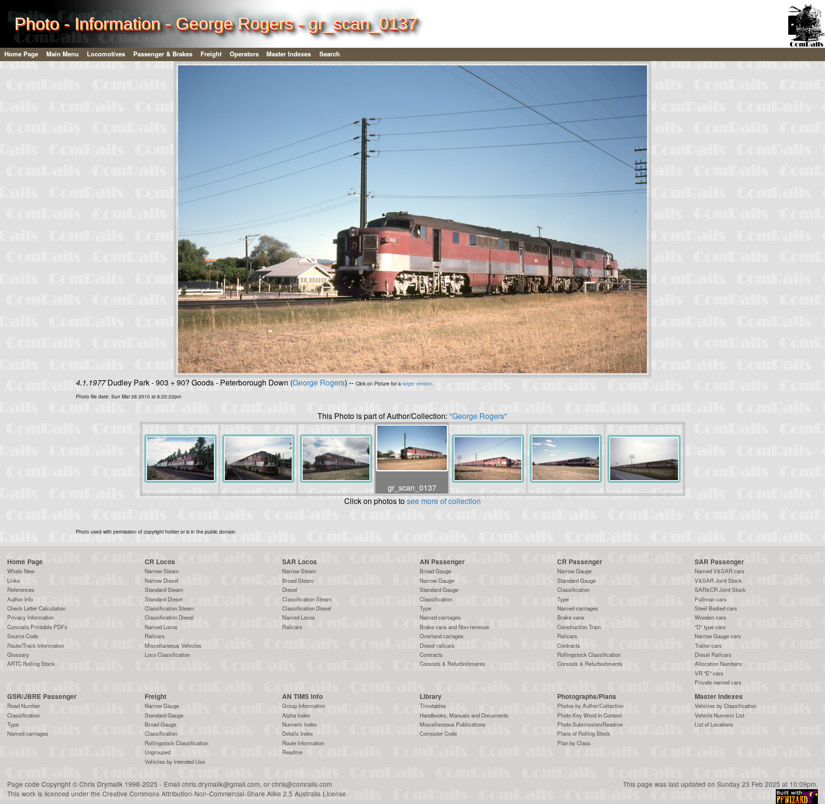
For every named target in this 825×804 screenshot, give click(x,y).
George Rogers (319, 382)
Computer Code (438, 733)
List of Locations (714, 724)
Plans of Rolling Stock (583, 733)
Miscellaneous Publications (453, 724)
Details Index (297, 733)
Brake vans (570, 617)
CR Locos (160, 561)
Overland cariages (442, 636)
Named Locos (161, 627)
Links (13, 580)
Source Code (22, 636)
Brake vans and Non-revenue (454, 627)
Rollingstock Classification (589, 654)
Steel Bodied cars (716, 608)
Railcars (155, 636)
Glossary (18, 654)
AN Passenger (442, 561)
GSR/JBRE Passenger (41, 696)
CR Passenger (579, 561)
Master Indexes (288, 53)
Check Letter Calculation (36, 608)
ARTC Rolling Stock (31, 663)
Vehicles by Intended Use (175, 761)
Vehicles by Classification (725, 705)
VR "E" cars (709, 673)
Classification (436, 599)
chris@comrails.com (302, 784)
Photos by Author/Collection (590, 705)
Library (431, 696)
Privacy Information (30, 617)
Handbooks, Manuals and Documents (464, 715)
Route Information (303, 743)
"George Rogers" (478, 415)
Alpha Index (296, 715)
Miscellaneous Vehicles (173, 645)
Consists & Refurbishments (452, 663)
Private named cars (718, 682)
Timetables (433, 705)
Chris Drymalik (101, 784)
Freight (211, 53)
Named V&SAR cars (719, 571)
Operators (244, 53)
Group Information (303, 705)
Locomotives (106, 53)
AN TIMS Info (302, 696)
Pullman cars (711, 599)
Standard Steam (164, 589)
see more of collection (444, 500)
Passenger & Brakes (162, 53)
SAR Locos (299, 561)
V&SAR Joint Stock (718, 580)
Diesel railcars (437, 645)
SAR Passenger (719, 561)
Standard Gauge (439, 589)
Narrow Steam (162, 571)
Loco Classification (167, 654)
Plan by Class (574, 743)
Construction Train (579, 627)
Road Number (23, 705)
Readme (292, 752)
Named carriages (440, 617)
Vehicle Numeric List (719, 715)
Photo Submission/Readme (590, 724)
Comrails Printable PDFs (37, 627)
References (20, 589)
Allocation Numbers (718, 663)
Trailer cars (708, 645)
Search (329, 53)
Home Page (21, 53)
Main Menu (62, 53)
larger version (417, 383)
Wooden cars (710, 617)
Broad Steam (298, 580)
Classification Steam (169, 608)
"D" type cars (710, 627)
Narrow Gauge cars (718, 636)
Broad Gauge (435, 571)
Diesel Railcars (713, 654)
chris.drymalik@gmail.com (221, 784)
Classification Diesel (169, 617)
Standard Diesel (164, 599)
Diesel (289, 589)
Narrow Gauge (437, 580)
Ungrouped (157, 752)
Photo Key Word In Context (589, 715)
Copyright (56, 784)
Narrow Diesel (162, 580)
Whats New (20, 571)
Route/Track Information (35, 645)
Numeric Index (299, 724)
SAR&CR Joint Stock (720, 589)
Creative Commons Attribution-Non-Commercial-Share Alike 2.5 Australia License (224, 793)
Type (425, 608)
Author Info (20, 599)
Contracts (431, 654)
